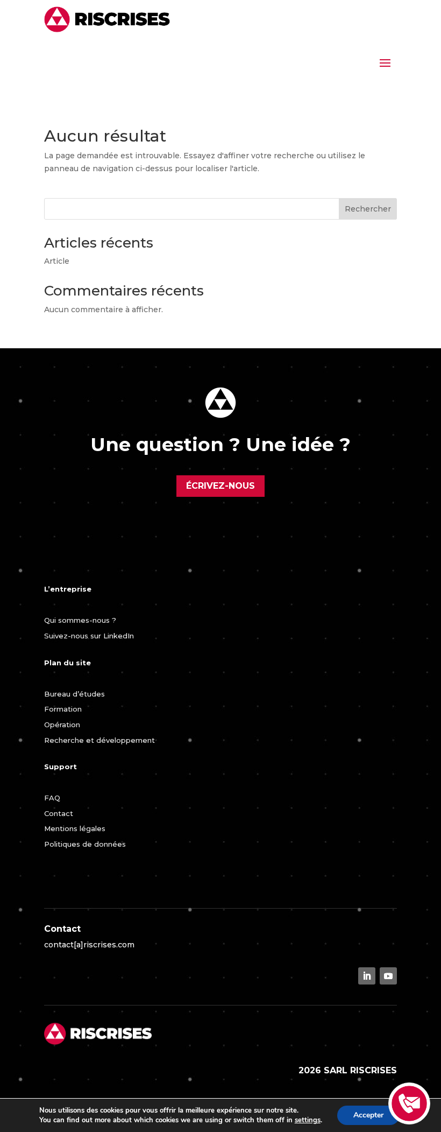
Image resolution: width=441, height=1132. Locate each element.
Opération (62, 724)
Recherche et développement (99, 740)
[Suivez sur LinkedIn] (366, 976)
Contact (58, 813)
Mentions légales (74, 828)
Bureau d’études (74, 694)
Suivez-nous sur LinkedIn (89, 635)
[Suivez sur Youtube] (388, 976)
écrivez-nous (220, 486)
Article (56, 261)
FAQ (52, 797)
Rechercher (368, 209)
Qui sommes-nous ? (80, 620)
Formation (63, 709)
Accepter (368, 1115)
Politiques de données (85, 844)
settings (308, 1120)
